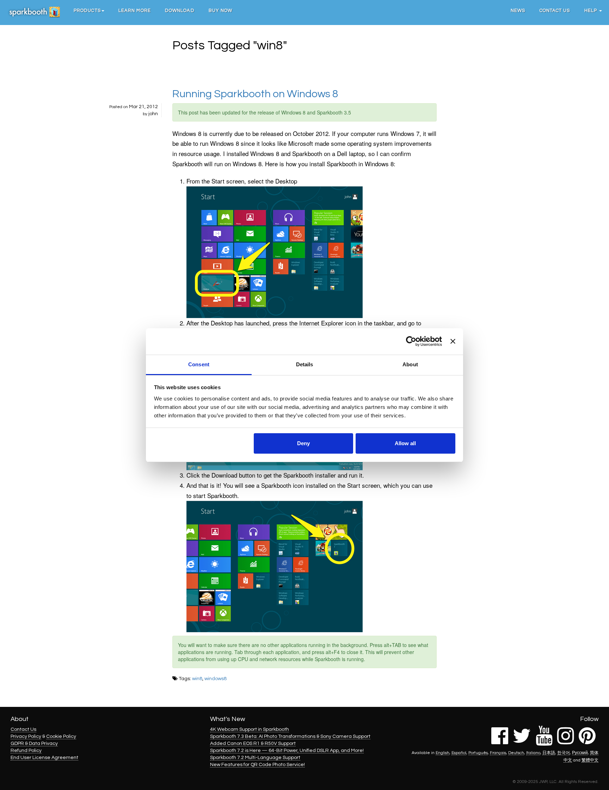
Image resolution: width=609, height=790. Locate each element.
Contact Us (555, 10)
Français (498, 753)
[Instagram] (565, 741)
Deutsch (516, 753)
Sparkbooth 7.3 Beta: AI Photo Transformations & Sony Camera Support (290, 736)
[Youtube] (544, 741)
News (518, 10)
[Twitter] (522, 741)
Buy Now (221, 10)
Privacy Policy (26, 736)
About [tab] (410, 364)
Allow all (405, 443)
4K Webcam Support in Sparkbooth (249, 729)
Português (478, 753)
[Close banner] (452, 341)
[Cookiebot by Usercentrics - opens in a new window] (411, 341)
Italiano (533, 753)
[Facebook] (499, 741)
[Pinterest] (587, 741)
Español (458, 753)
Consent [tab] (198, 364)
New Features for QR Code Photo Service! (257, 764)
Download (180, 10)
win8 (197, 678)
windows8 (215, 678)
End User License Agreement (44, 757)
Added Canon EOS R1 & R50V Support (253, 743)
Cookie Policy (61, 736)
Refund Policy (26, 750)
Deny (303, 443)
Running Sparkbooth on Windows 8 (255, 93)
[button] (89, 10)
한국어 (563, 753)
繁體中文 (590, 760)
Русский (580, 753)
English (442, 753)
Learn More (134, 10)
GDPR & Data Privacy (34, 743)
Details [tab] (304, 364)
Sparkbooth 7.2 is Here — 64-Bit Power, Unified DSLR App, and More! (287, 750)
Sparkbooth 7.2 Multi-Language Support (255, 757)
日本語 (548, 753)
